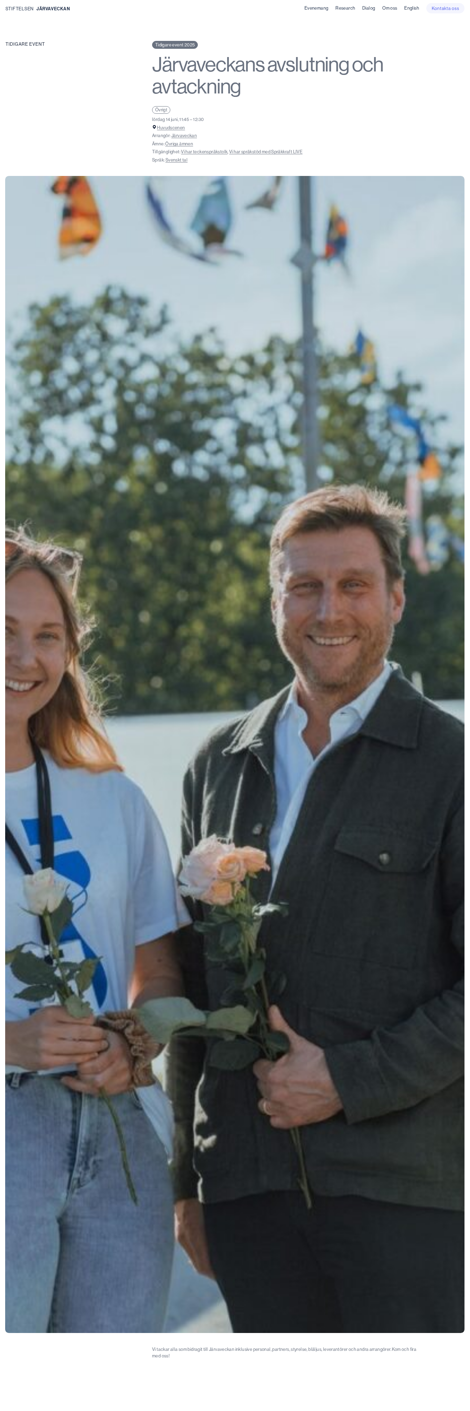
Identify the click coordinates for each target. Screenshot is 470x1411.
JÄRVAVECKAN (53, 8)
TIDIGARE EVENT (25, 44)
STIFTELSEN (20, 8)
